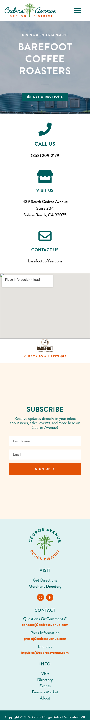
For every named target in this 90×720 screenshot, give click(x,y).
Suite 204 (45, 208)
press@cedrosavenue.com (45, 638)
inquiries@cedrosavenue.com (45, 652)
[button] (77, 10)
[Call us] (45, 129)
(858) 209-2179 (45, 155)
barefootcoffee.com (45, 261)
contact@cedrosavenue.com (45, 624)
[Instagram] (40, 597)
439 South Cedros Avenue (45, 201)
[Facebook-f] (49, 597)
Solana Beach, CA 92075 (45, 215)
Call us (45, 144)
